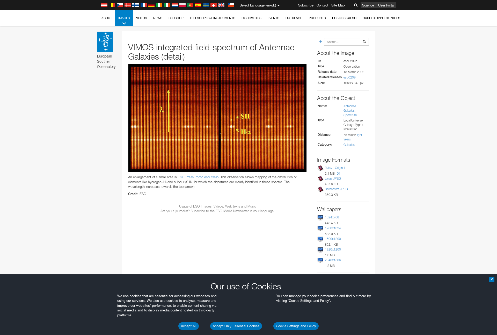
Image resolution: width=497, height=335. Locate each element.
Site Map (338, 5)
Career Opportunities (381, 18)
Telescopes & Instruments (212, 18)
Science (368, 5)
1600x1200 (333, 239)
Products (317, 18)
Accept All (188, 326)
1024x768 (332, 217)
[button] (338, 173)
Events (273, 18)
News (157, 18)
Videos (141, 18)
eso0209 (349, 77)
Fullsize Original (335, 168)
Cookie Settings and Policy (296, 326)
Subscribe (305, 5)
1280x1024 (333, 228)
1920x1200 (333, 249)
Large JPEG (333, 178)
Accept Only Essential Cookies (236, 326)
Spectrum (350, 115)
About (106, 18)
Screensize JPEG (336, 189)
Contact (322, 5)
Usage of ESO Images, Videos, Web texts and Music (217, 206)
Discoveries (251, 18)
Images (124, 18)
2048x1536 (333, 260)
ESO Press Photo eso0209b (198, 177)
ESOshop (176, 18)
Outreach (294, 18)
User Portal (386, 5)
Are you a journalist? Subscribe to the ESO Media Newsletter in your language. (217, 211)
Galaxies (349, 145)
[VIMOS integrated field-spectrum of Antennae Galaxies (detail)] (217, 118)
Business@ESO (344, 18)
